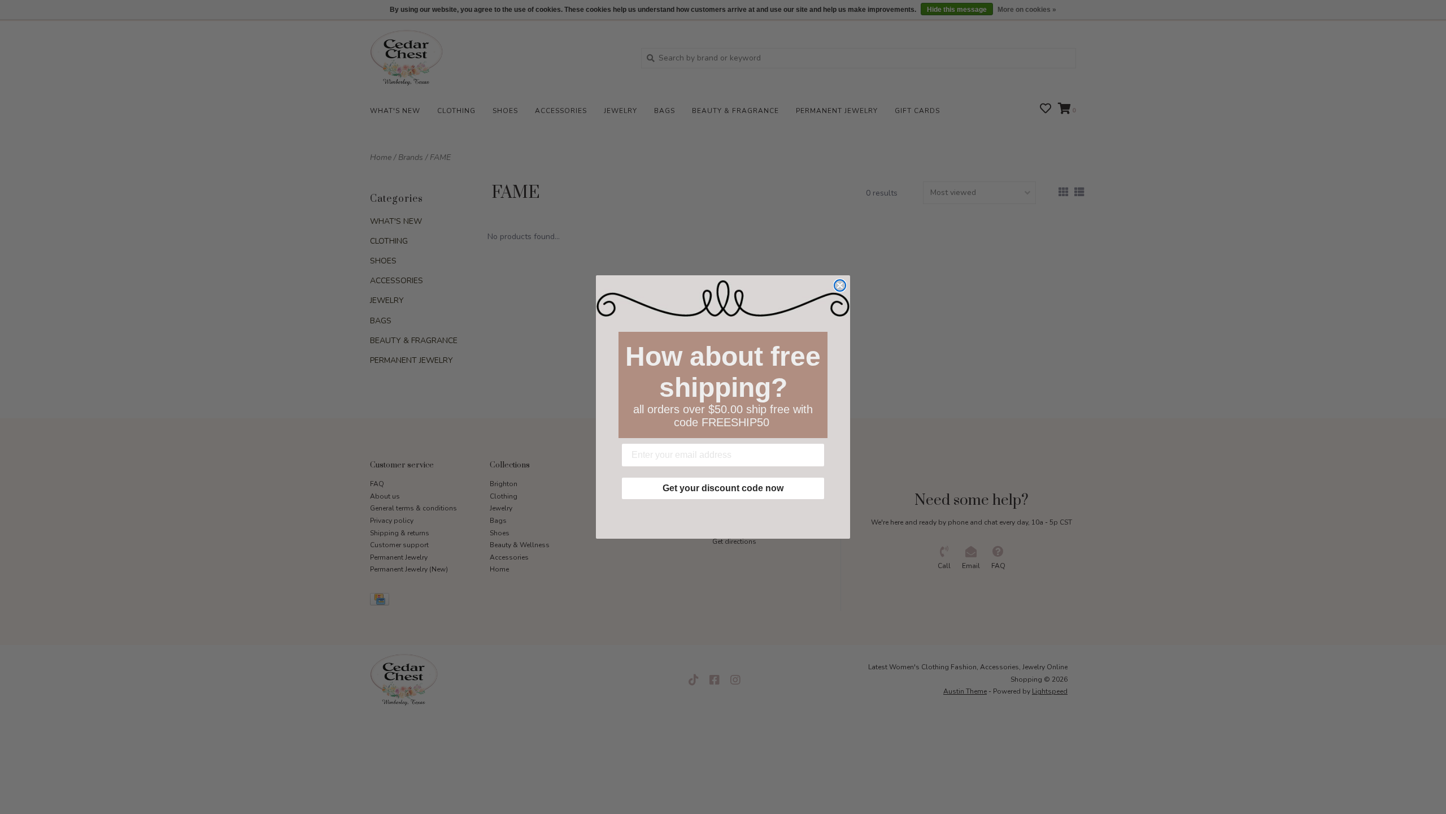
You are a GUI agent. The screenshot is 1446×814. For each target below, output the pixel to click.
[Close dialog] (840, 285)
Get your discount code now (723, 488)
